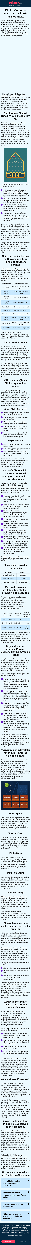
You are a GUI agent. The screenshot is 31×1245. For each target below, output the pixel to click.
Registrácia (8, 1241)
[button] (28, 1057)
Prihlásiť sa (23, 1241)
